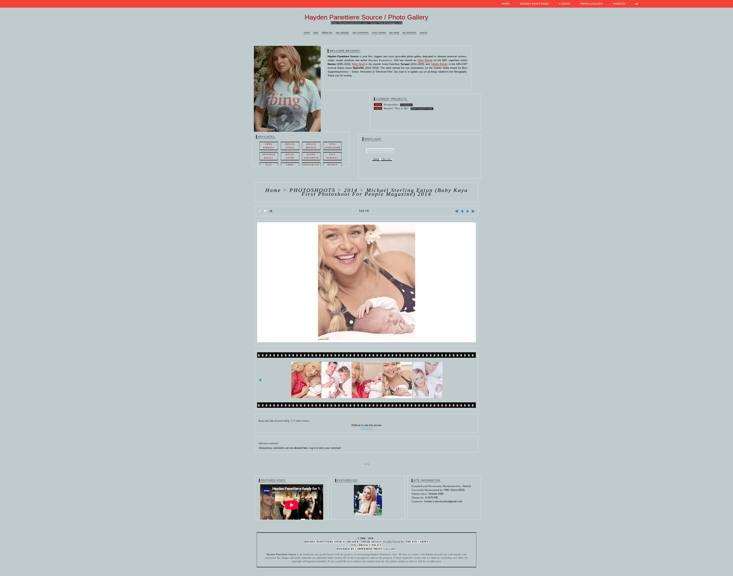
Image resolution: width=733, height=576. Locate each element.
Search (423, 32)
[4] (369, 428)
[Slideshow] (271, 211)
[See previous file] (462, 211)
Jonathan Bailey (268, 156)
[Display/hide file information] (265, 211)
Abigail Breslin (311, 146)
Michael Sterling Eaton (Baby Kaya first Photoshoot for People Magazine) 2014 (385, 192)
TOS (353, 545)
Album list (327, 32)
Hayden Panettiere (534, 3)
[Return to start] (456, 211)
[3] (366, 428)
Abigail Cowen (290, 146)
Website (619, 3)
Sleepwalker (391, 104)
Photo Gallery (591, 3)
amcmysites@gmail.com (448, 501)
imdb (376, 159)
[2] (364, 428)
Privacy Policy (370, 545)
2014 (351, 190)
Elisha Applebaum (311, 156)
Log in (312, 448)
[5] (371, 428)
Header (353, 541)
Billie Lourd (290, 156)
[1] (361, 428)
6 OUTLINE (431, 497)
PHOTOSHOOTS (312, 190)
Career (564, 3)
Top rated (394, 32)
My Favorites (409, 32)
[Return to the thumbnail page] (259, 211)
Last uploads (342, 32)
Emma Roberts (268, 146)
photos (386, 159)
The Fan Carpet (417, 541)
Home (506, 3)
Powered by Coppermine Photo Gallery (366, 549)
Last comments (361, 32)
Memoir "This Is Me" (396, 108)
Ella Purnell (332, 156)
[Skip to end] (473, 211)
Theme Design (371, 541)
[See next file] (467, 211)
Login (315, 32)
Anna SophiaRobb (332, 146)
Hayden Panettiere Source (325, 541)
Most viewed (379, 32)
